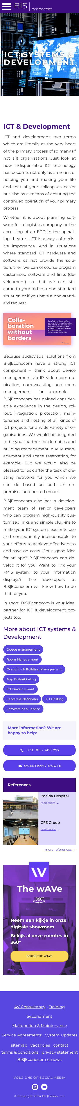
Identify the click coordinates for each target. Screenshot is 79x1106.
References (19, 784)
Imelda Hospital (55, 796)
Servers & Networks (22, 699)
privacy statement (60, 1052)
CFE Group (50, 823)
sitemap (19, 1045)
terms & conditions (19, 1052)
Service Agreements (22, 1035)
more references (58, 849)
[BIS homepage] (33, 5)
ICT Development (20, 689)
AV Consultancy (29, 1007)
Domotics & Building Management (34, 669)
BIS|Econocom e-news (39, 1059)
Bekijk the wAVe (39, 956)
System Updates (61, 1035)
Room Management (22, 659)
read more (48, 802)
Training (57, 1007)
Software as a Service (23, 709)
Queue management (23, 649)
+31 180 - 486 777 (43, 750)
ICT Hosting (54, 699)
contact (60, 1045)
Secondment (39, 1016)
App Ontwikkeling (21, 679)
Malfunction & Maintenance (39, 1025)
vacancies (40, 1045)
